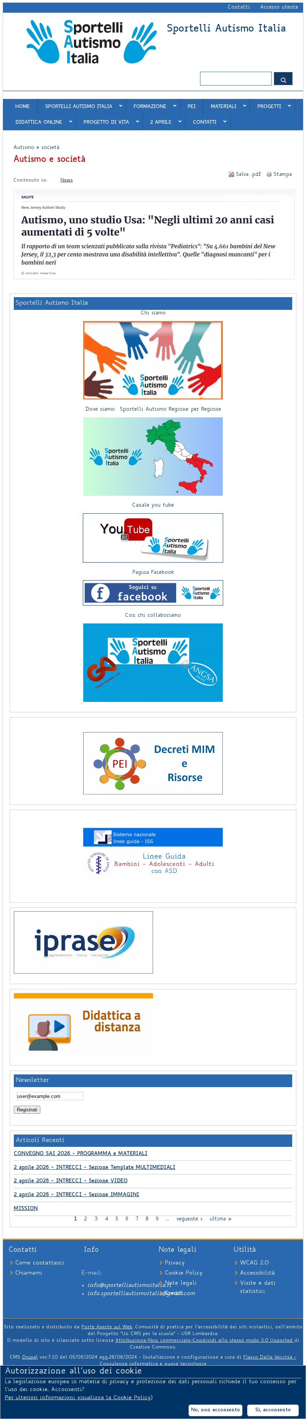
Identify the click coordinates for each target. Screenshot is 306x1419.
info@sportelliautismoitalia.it (129, 1285)
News (66, 180)
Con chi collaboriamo (153, 615)
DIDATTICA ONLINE (35, 122)
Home (22, 107)
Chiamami (28, 1273)
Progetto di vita (102, 122)
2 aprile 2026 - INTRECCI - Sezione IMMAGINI (76, 1195)
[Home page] (91, 63)
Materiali (219, 106)
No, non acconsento (215, 1410)
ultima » (221, 1219)
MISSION (26, 1208)
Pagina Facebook (153, 572)
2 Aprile (157, 122)
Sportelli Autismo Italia (226, 29)
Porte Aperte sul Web (106, 1327)
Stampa (283, 174)
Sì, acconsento (273, 1410)
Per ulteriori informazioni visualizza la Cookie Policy (78, 1398)
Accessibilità (257, 1273)
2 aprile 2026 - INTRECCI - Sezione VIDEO (71, 1181)
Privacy (175, 1263)
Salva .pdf (248, 174)
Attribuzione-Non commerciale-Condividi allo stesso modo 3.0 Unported (204, 1340)
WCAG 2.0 (254, 1263)
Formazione (146, 106)
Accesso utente (279, 7)
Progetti (265, 106)
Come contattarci (39, 1263)
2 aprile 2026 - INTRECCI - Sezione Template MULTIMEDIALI (94, 1167)
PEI (192, 107)
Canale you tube (153, 505)
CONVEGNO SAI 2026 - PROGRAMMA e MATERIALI (80, 1154)
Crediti (174, 1293)
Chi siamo (153, 313)
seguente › (190, 1219)
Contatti (239, 7)
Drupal (30, 1357)
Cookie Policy (184, 1273)
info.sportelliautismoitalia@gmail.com (141, 1294)
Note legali (181, 1283)
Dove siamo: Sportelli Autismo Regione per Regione (153, 409)
